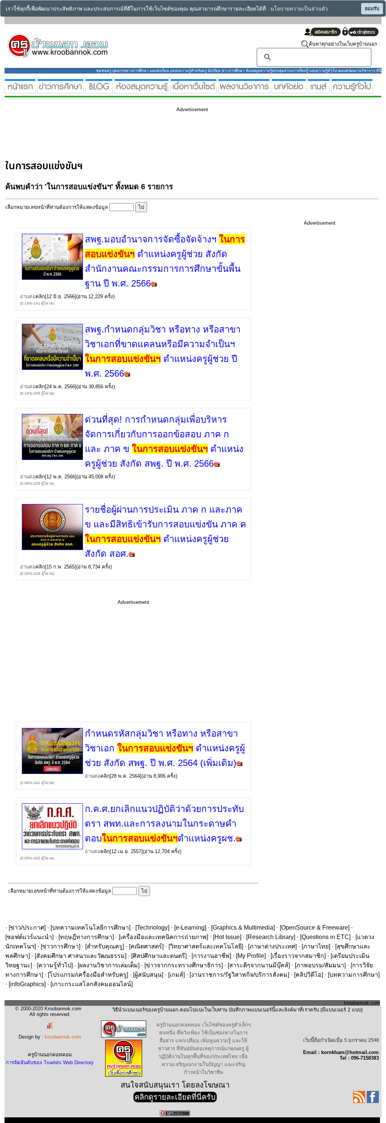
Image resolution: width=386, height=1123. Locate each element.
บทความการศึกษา (353, 974)
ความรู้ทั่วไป (54, 965)
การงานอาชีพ (211, 956)
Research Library (271, 937)
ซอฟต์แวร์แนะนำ (29, 937)
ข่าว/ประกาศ (27, 927)
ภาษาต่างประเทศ (272, 946)
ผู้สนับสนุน (148, 974)
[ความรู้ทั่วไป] (352, 90)
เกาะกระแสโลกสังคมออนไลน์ (91, 984)
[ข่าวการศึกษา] (60, 90)
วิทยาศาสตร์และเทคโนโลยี (206, 946)
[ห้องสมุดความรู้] (141, 90)
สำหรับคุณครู (105, 946)
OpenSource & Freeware (314, 927)
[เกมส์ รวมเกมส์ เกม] (319, 90)
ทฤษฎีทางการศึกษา (86, 937)
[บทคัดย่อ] (288, 90)
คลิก (40, 296)
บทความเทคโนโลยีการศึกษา (90, 927)
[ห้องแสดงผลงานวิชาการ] (244, 90)
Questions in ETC (325, 937)
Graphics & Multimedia (243, 927)
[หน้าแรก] (20, 90)
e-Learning (190, 927)
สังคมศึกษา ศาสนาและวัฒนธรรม (80, 956)
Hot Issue (227, 937)
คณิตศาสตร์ (146, 946)
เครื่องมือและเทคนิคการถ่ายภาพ (163, 937)
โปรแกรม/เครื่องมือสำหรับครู (88, 974)
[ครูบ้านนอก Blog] (99, 90)
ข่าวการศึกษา (60, 946)
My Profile (250, 956)
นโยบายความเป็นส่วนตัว (299, 9)
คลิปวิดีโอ (309, 974)
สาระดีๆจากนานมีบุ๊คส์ (258, 965)
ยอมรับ (372, 8)
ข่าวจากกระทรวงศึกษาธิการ (183, 965)
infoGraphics (27, 984)
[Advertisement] (142, 135)
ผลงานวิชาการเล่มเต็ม (108, 965)
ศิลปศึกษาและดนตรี (159, 956)
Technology (152, 927)
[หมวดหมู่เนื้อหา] (193, 90)
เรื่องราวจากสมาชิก (298, 956)
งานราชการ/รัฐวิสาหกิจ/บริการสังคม (239, 974)
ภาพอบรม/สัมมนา (320, 965)
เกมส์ (176, 974)
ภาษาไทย (316, 946)
